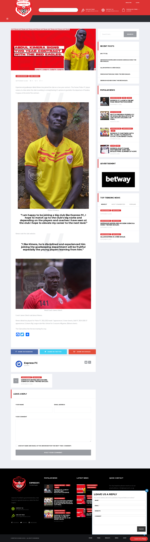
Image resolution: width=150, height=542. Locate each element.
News (116, 537)
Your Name (20, 404)
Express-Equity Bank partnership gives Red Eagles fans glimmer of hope (123, 149)
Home (90, 537)
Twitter (24, 522)
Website (97, 511)
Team (98, 537)
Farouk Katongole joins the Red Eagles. (115, 74)
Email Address (59, 404)
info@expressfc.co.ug (92, 11)
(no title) (104, 53)
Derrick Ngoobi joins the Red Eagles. (114, 80)
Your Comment (21, 416)
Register (128, 2)
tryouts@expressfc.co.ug (23, 516)
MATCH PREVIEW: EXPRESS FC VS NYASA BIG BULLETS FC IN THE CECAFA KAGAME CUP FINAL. (122, 117)
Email (97, 505)
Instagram (33, 522)
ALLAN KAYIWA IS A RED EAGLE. (110, 67)
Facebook (16, 522)
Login (137, 2)
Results (107, 537)
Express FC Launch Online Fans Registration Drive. (121, 101)
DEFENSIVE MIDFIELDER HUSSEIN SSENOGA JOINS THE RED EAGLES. (34, 380)
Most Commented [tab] (118, 204)
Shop (124, 537)
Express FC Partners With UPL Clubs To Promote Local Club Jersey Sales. (122, 134)
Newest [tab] (104, 204)
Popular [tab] (132, 204)
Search (130, 34)
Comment (98, 516)
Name (97, 500)
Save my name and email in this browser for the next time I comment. (45, 446)
